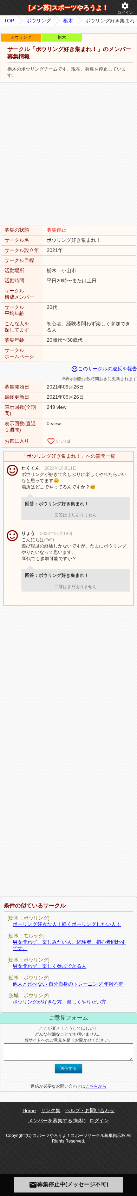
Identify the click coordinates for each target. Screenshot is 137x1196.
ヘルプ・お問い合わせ (90, 1110)
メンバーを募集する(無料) (57, 1120)
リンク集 (50, 1110)
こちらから (95, 1086)
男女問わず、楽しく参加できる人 (49, 966)
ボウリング (38, 20)
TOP (9, 20)
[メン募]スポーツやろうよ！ (68, 7)
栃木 (68, 20)
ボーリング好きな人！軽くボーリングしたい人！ (67, 924)
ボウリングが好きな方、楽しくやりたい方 (59, 1002)
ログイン (125, 8)
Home (29, 1110)
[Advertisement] (68, 154)
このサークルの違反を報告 (104, 368)
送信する (68, 1068)
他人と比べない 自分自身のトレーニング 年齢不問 (68, 984)
